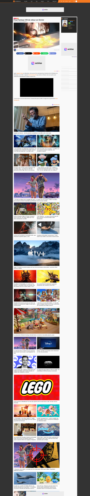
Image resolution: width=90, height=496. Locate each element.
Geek (36, 1)
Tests (48, 1)
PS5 (61, 1)
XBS (63, 1)
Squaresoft (70, 28)
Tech (31, 1)
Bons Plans (54, 1)
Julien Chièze (20, 49)
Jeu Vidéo (25, 1)
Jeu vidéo (15, 18)
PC (59, 1)
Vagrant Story (20, 73)
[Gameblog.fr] (17, 1)
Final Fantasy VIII (32, 74)
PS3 (70, 21)
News (17, 18)
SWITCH (66, 1)
